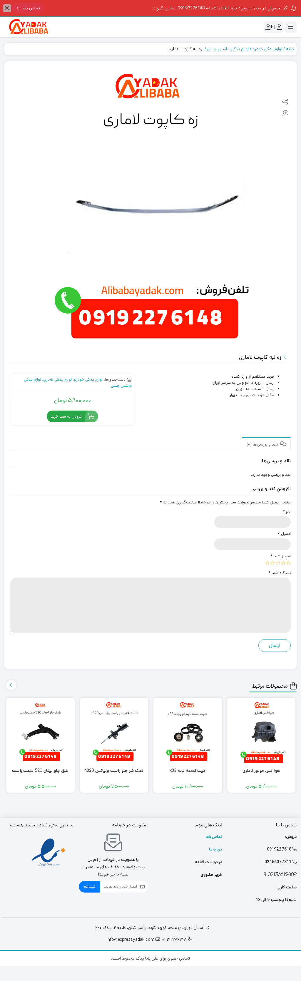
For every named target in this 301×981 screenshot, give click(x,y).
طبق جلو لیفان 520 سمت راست (40, 770)
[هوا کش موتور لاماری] (261, 732)
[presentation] (11, 685)
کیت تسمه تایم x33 (187, 770)
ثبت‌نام (89, 886)
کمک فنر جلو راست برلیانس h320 (114, 770)
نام (287, 511)
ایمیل (284, 534)
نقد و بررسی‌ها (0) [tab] (263, 444)
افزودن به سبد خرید (66, 416)
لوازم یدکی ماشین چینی (228, 49)
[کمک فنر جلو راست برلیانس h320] (114, 732)
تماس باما (31, 8)
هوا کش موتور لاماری (261, 770)
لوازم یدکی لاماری (57, 379)
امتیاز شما (280, 556)
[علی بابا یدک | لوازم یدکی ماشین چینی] (27, 27)
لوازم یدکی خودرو (267, 49)
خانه (290, 49)
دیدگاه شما (279, 573)
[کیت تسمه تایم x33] (187, 732)
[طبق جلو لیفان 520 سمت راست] (40, 732)
